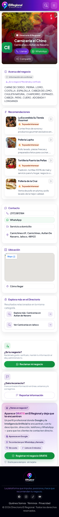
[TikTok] (33, 496)
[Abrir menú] (54, 5)
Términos (32, 503)
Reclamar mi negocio (31, 364)
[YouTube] (39, 496)
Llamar (23, 51)
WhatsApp (41, 51)
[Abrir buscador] (46, 5)
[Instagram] (26, 496)
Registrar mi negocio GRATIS (31, 455)
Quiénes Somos (17, 503)
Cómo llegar (16, 286)
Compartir (25, 58)
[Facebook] (19, 496)
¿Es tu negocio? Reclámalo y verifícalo (24, 82)
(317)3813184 (17, 213)
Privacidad (44, 503)
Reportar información (31, 395)
